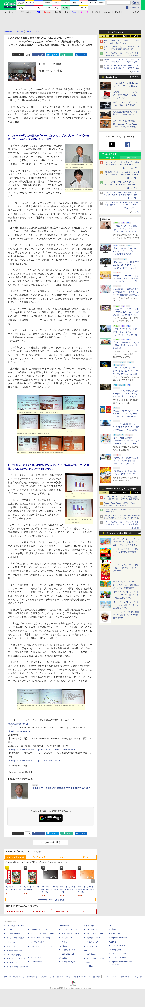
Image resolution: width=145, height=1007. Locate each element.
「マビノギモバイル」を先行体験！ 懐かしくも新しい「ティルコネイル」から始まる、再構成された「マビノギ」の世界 (126, 334)
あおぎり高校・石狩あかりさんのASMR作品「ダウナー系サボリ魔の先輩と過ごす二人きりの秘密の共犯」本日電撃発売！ (126, 295)
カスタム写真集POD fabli (121, 958)
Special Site (111, 77)
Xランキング (111, 154)
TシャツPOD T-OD (69, 938)
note (68, 55)
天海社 (114, 929)
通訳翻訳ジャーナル (94, 938)
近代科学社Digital (68, 962)
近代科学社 (63, 958)
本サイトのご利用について (14, 977)
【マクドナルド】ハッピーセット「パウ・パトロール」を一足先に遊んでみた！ (126, 595)
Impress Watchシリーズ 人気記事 (120, 488)
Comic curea (116, 933)
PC (66, 12)
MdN (86, 950)
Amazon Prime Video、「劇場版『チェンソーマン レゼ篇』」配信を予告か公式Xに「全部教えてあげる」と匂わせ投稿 (121, 42)
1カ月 (136, 36)
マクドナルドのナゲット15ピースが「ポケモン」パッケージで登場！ (126, 568)
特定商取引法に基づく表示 (131, 977)
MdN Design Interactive (96, 958)
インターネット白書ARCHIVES (19, 967)
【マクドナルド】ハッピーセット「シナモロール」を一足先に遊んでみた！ (126, 605)
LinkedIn (83, 55)
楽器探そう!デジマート (70, 933)
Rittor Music (64, 926)
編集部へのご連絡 (63, 977)
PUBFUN (112, 942)
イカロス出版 (89, 926)
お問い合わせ (32, 977)
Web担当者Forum (13, 933)
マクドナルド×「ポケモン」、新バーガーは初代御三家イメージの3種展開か (126, 585)
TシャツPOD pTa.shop (120, 953)
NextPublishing (36, 962)
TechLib (90, 966)
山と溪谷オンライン (69, 950)
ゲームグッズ (62, 911)
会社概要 (96, 977)
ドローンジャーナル (14, 946)
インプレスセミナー (38, 942)
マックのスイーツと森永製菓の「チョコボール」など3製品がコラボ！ (126, 615)
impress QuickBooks (119, 938)
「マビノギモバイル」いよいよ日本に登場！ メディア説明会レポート (126, 345)
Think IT (10, 929)
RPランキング (109, 158)
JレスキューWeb (93, 942)
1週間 (125, 36)
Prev (7, 881)
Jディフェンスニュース (96, 933)
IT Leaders (11, 942)
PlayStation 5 (39, 857)
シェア (40, 55)
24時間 (114, 36)
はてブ (54, 55)
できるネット (12, 962)
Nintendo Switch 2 (15, 857)
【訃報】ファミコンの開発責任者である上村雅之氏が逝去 (61, 788)
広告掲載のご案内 (47, 977)
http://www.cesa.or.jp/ (18, 724)
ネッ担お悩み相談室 (14, 950)
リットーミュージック (70, 929)
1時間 (104, 36)
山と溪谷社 (63, 946)
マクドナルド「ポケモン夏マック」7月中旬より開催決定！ (126, 552)
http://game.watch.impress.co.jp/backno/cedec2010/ (34, 760)
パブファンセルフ (118, 946)
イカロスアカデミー (94, 946)
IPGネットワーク (115, 950)
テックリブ (88, 962)
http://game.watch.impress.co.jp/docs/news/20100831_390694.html (41, 749)
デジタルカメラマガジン (16, 958)
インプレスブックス (38, 958)
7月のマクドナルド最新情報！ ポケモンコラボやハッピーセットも (123, 534)
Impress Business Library (40, 938)
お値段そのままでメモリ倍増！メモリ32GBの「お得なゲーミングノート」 (125, 95)
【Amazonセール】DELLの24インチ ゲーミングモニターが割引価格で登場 (125, 251)
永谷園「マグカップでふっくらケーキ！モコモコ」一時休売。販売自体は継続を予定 (126, 413)
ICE (110, 926)
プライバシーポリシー (81, 977)
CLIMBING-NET (68, 954)
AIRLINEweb (92, 929)
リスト (28, 55)
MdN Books (91, 954)
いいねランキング (130, 158)
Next (93, 881)
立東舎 (64, 942)
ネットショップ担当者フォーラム (43, 933)
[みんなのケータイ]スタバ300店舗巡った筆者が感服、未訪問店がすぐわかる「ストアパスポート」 (122, 518)
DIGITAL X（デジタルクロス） (42, 946)
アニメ (86, 857)
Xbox (62, 857)
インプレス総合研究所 (15, 938)
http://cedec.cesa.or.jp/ (19, 731)
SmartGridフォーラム (39, 929)
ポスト (20, 55)
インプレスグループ (110, 977)
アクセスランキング (114, 32)
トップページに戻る (50, 842)
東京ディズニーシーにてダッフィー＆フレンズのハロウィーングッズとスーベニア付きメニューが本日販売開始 (121, 68)
